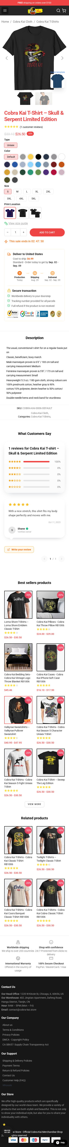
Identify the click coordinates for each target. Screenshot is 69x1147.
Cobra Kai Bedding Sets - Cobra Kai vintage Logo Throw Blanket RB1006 (17, 678)
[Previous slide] (7, 58)
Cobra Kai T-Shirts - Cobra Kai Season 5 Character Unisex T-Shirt (51, 730)
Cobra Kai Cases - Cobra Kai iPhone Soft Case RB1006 (50, 678)
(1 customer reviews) (31, 127)
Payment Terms (11, 1065)
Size (6, 186)
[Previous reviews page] (44, 559)
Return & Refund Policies (15, 1070)
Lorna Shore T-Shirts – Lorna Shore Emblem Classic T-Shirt (16, 625)
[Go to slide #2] (43, 98)
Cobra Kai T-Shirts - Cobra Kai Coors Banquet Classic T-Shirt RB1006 (18, 913)
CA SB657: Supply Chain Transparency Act (25, 1044)
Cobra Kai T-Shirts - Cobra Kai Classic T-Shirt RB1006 (18, 861)
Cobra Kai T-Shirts (47, 21)
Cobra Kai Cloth (22, 21)
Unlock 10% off (7, 1131)
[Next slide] (62, 58)
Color (7, 150)
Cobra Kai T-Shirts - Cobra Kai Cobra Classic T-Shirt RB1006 (51, 913)
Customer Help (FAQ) (14, 1080)
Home (5, 21)
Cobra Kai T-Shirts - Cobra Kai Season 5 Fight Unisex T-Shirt (18, 783)
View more (34, 804)
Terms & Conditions (13, 1029)
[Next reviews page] (61, 559)
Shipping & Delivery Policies (17, 1060)
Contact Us (8, 1075)
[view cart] (64, 10)
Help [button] (63, 1142)
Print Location (12, 204)
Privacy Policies (10, 1034)
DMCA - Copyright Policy (15, 1039)
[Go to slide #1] (25, 98)
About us (7, 1025)
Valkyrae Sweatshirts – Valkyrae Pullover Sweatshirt (17, 730)
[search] (58, 10)
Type (7, 139)
